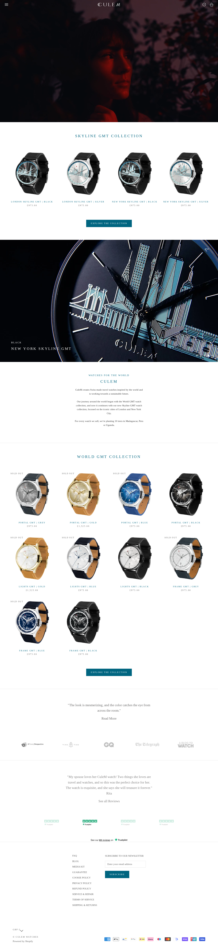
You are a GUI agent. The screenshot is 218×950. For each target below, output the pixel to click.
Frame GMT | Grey (186, 586)
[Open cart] (211, 4)
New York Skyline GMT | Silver (186, 202)
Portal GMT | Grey (32, 522)
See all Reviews (109, 800)
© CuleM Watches (25, 937)
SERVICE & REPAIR (83, 894)
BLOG (75, 861)
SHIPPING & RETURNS (84, 905)
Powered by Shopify (23, 941)
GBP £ (16, 929)
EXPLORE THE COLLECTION (109, 223)
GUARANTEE (79, 872)
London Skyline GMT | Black (32, 202)
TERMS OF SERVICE (83, 899)
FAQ (74, 855)
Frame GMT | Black (83, 650)
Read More (109, 718)
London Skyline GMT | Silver (83, 202)
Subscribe (117, 874)
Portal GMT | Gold (83, 522)
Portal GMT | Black (186, 522)
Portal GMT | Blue (134, 522)
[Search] (204, 4)
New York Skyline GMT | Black (134, 202)
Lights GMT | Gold (32, 586)
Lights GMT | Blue (83, 586)
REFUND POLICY (81, 888)
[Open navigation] (6, 4)
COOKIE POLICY (81, 877)
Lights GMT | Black (134, 586)
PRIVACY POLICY (82, 883)
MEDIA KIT (78, 866)
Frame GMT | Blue (32, 650)
